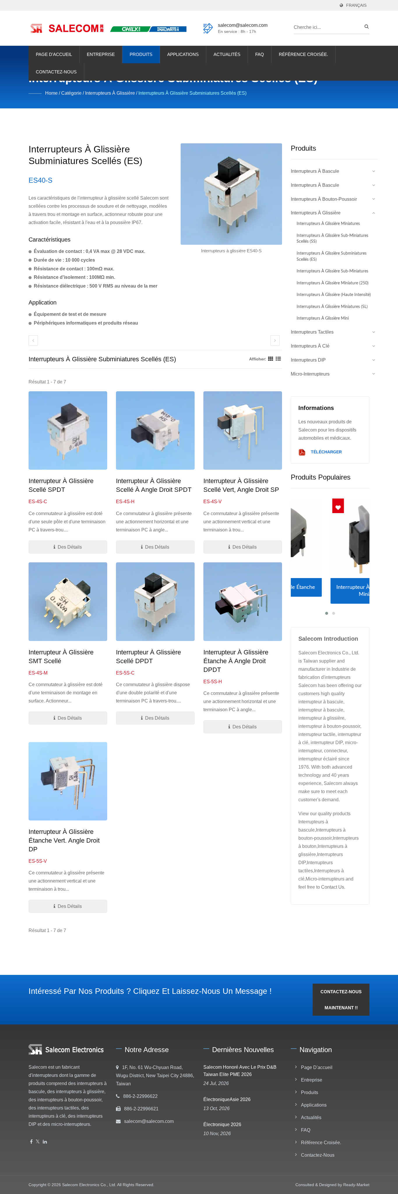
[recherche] (365, 26)
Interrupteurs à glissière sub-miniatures (332, 271)
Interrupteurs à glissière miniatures (328, 223)
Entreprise (101, 54)
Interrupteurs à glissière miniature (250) (333, 283)
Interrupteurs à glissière (110, 93)
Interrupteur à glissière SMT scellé (61, 657)
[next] (275, 340)
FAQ (259, 54)
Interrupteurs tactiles (312, 332)
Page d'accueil (54, 54)
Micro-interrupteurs (310, 373)
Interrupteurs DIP (308, 360)
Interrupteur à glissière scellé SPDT (61, 485)
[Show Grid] (270, 359)
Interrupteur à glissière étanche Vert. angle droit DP (64, 840)
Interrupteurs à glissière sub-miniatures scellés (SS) (332, 238)
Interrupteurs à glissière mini (323, 318)
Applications (183, 54)
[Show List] (278, 359)
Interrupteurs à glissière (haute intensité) (334, 295)
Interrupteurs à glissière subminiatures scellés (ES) (192, 93)
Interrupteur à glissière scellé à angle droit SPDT (153, 485)
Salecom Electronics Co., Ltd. (89, 1184)
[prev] (33, 340)
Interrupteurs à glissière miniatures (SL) (332, 306)
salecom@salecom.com (242, 25)
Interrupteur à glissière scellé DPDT (148, 657)
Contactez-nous (56, 71)
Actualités (227, 54)
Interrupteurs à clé (310, 346)
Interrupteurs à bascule (315, 171)
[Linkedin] (45, 1142)
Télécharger (326, 452)
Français (356, 5)
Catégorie (71, 93)
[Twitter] (38, 1142)
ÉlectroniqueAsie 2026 (227, 1099)
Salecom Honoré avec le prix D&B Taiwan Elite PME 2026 (240, 1071)
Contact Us (332, 887)
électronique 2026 (222, 1124)
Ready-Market (356, 1184)
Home (51, 93)
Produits (141, 54)
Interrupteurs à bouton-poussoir (324, 199)
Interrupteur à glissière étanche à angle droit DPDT (235, 661)
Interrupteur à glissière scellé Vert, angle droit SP (241, 485)
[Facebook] (31, 1142)
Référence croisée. (303, 54)
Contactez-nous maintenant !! (341, 999)
